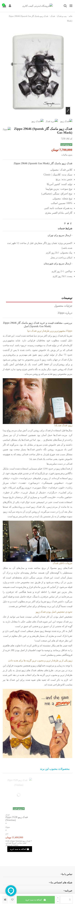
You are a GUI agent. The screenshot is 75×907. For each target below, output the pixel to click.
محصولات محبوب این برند (55, 769)
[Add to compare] (5, 900)
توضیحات (67, 298)
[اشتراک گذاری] (71, 223)
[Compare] (19, 811)
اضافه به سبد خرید (33, 899)
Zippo (7, 827)
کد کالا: (69, 138)
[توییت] (68, 223)
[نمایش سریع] (14, 811)
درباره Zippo (65, 312)
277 (6, 834)
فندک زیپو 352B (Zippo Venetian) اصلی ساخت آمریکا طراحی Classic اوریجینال (17, 843)
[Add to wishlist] (12, 900)
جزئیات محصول (63, 305)
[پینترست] (65, 223)
